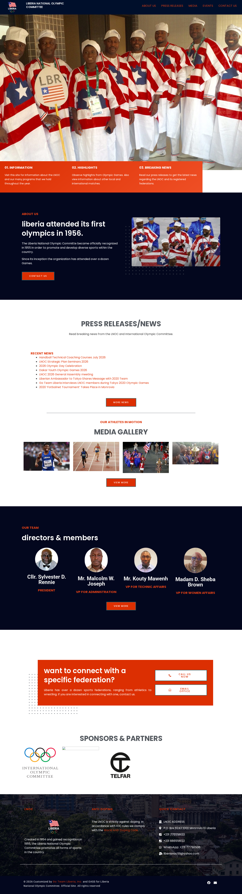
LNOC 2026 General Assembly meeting (66, 374)
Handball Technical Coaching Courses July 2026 (72, 357)
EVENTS (208, 6)
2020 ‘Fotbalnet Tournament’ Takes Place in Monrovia (76, 387)
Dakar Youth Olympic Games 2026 (63, 370)
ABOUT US (149, 6)
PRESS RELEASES (172, 6)
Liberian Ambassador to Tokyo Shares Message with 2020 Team (83, 379)
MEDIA (192, 6)
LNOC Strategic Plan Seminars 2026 (63, 362)
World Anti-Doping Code (121, 830)
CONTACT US (227, 6)
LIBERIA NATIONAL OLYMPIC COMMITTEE (45, 5)
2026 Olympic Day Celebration (60, 366)
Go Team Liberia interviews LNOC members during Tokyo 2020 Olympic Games (94, 383)
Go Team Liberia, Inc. (67, 881)
